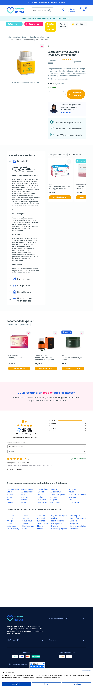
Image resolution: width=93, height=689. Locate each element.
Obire (23, 502)
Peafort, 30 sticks (15, 358)
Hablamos (66, 112)
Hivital (40, 494)
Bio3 (23, 494)
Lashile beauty (13, 528)
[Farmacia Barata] (15, 10)
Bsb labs (72, 497)
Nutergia (10, 494)
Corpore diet (74, 502)
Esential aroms (57, 521)
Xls (8, 500)
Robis (24, 528)
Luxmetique (43, 489)
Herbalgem (75, 515)
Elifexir (9, 492)
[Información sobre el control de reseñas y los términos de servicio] (35, 433)
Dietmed (41, 518)
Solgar (40, 497)
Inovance (41, 521)
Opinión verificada (79, 459)
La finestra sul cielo (78, 526)
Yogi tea (10, 518)
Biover (71, 492)
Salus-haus (27, 521)
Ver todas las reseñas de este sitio (25, 437)
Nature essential (28, 489)
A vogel (10, 521)
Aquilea (53, 489)
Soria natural (42, 523)
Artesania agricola (58, 494)
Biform (40, 526)
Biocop (40, 528)
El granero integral (59, 515)
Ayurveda (41, 515)
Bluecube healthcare (77, 494)
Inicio (9, 37)
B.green (53, 497)
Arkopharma (55, 492)
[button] (84, 9)
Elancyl (24, 500)
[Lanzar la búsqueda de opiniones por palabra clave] (85, 451)
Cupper (25, 518)
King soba (74, 523)
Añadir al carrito (77, 94)
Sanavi (25, 523)
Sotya (25, 515)
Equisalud (55, 518)
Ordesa (10, 523)
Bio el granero (28, 526)
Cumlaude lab (13, 489)
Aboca (9, 497)
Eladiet (41, 492)
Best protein (55, 502)
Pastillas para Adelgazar (39, 37)
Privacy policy (86, 671)
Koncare (10, 515)
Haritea (54, 526)
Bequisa (53, 500)
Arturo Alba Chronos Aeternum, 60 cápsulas (44, 359)
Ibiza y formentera (78, 518)
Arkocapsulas (27, 492)
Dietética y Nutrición (20, 37)
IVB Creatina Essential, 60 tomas (72, 359)
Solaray (24, 497)
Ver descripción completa (58, 79)
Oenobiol (10, 502)
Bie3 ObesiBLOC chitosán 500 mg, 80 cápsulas (59, 188)
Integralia (42, 500)
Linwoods (74, 528)
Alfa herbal (42, 502)
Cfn (70, 500)
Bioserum (72, 489)
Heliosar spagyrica (59, 528)
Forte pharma (57, 523)
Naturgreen (11, 526)
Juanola (73, 521)
